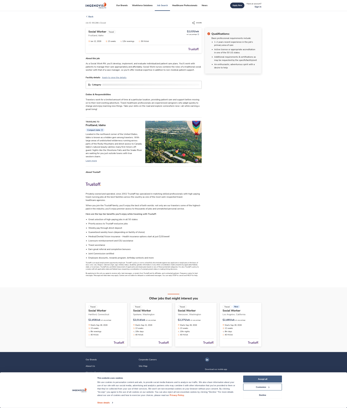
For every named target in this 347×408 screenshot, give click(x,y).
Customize (261, 387)
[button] (95, 130)
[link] (96, 5)
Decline (262, 395)
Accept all (262, 379)
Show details (103, 402)
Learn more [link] (91, 160)
